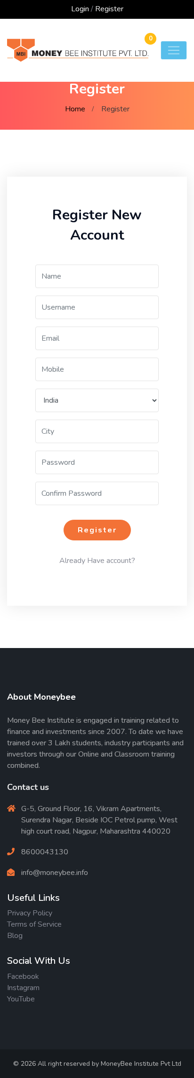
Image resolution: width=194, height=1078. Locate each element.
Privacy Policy (29, 913)
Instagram (23, 988)
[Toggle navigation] (174, 50)
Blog (15, 935)
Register (109, 9)
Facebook (23, 976)
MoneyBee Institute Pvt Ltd (141, 1063)
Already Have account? (97, 560)
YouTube (21, 999)
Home (75, 109)
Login (80, 9)
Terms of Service (34, 924)
